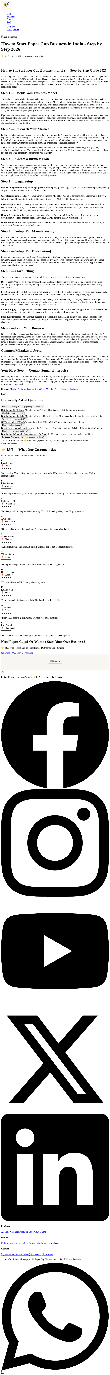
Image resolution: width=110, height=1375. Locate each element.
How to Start (22, 1243)
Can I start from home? (12, 413)
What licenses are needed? (14, 419)
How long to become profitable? (16, 431)
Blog (9, 21)
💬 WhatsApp (26, 653)
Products (11, 16)
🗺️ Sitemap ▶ (55, 661)
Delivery (11, 26)
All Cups (5, 1232)
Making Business (17, 389)
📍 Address (47, 1254)
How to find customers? (13, 425)
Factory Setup (34, 1243)
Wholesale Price (16, 1232)
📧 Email (24, 1254)
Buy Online (40, 1232)
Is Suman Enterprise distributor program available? (24, 437)
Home (9, 14)
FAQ (9, 24)
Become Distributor (69, 389)
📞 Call (16, 653)
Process (44, 1243)
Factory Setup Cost (35, 389)
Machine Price (52, 389)
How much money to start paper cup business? (22, 406)
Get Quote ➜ (13, 29)
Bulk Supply (29, 1232)
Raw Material (54, 1243)
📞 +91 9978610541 (10, 1254)
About (10, 19)
